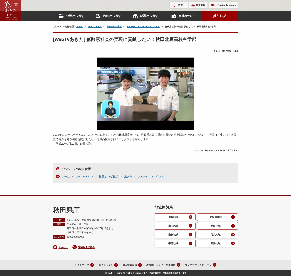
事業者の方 (186, 16)
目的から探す (112, 16)
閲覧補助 (200, 5)
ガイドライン (106, 265)
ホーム (79, 26)
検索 (180, 5)
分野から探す (75, 16)
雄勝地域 (216, 243)
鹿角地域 (173, 217)
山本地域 (173, 226)
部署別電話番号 (86, 247)
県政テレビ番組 (114, 26)
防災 (223, 16)
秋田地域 (216, 226)
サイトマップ (82, 265)
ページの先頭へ (282, 270)
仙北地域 (216, 234)
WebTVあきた (95, 26)
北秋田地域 (216, 217)
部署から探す (149, 16)
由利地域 (173, 234)
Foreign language (226, 5)
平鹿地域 (173, 243)
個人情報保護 (129, 265)
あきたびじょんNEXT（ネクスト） (143, 26)
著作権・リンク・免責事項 (161, 265)
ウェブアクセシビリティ (198, 265)
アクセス (63, 247)
